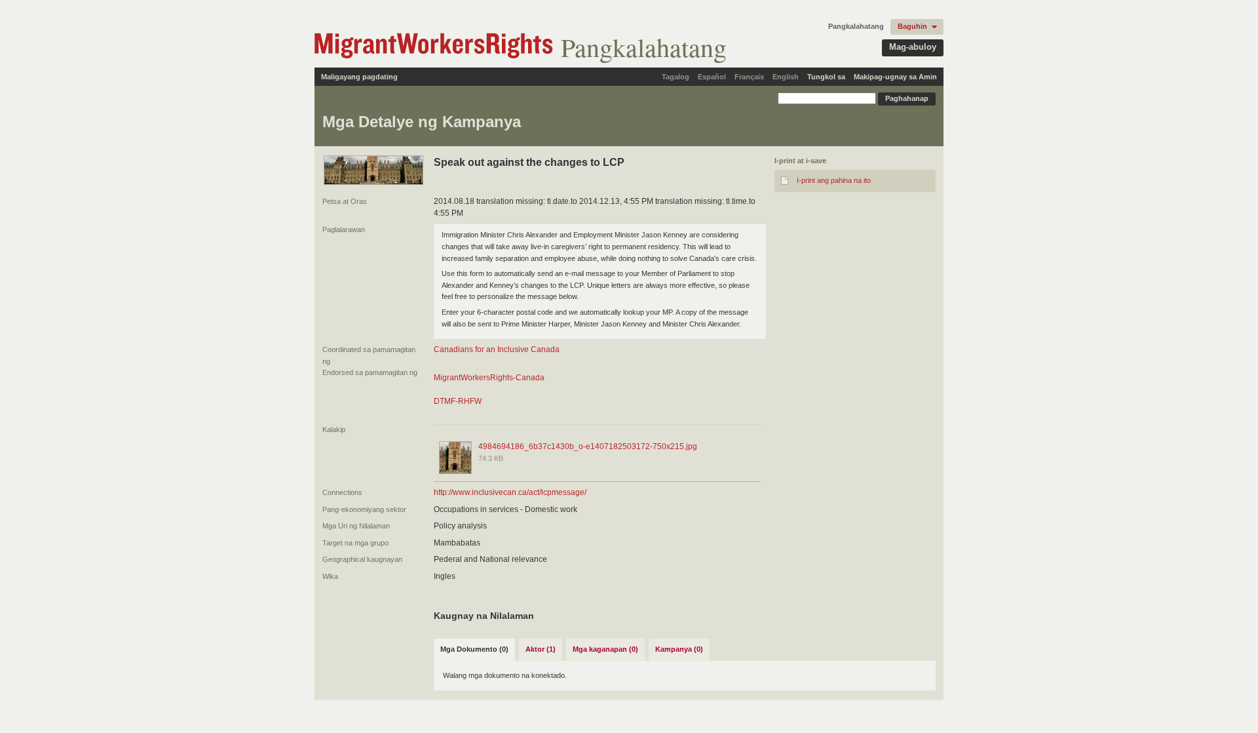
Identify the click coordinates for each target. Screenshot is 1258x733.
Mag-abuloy (912, 47)
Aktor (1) (540, 649)
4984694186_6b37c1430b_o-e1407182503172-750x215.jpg (587, 446)
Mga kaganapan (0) (605, 649)
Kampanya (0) (679, 649)
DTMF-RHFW (458, 401)
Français (749, 77)
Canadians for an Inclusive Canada (497, 349)
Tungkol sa (826, 77)
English (785, 77)
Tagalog (675, 77)
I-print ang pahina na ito (834, 180)
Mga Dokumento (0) (474, 649)
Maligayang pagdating (359, 77)
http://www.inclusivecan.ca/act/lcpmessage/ (510, 492)
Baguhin (912, 26)
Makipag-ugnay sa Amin (895, 77)
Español (712, 77)
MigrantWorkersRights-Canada (489, 377)
